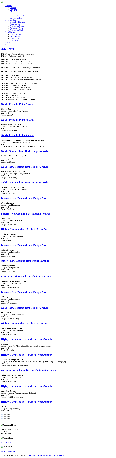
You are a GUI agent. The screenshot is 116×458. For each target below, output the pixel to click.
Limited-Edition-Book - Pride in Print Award (27, 276)
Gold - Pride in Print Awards (17, 104)
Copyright (13, 10)
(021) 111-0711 (6, 442)
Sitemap (13, 8)
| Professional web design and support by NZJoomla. (46, 455)
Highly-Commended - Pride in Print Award (26, 229)
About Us (8, 12)
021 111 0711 (10, 44)
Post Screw (14, 40)
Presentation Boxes (17, 26)
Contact (8, 42)
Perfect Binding (15, 34)
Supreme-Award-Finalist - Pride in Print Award (28, 370)
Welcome (8, 6)
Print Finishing (10, 32)
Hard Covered (15, 36)
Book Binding (10, 20)
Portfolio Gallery (16, 18)
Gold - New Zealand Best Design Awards (24, 151)
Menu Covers (15, 24)
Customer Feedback (17, 16)
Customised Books (16, 28)
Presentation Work (16, 30)
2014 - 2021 (7, 49)
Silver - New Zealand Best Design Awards (25, 260)
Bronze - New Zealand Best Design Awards (25, 198)
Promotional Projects (17, 22)
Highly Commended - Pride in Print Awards (26, 339)
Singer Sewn (14, 38)
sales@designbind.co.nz (9, 451)
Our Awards (14, 14)
